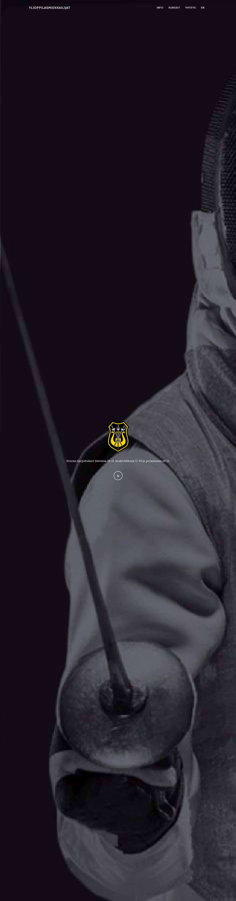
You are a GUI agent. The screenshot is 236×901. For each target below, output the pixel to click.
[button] (118, 475)
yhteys (190, 7)
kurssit (174, 7)
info (160, 7)
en (203, 7)
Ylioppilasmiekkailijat (49, 8)
